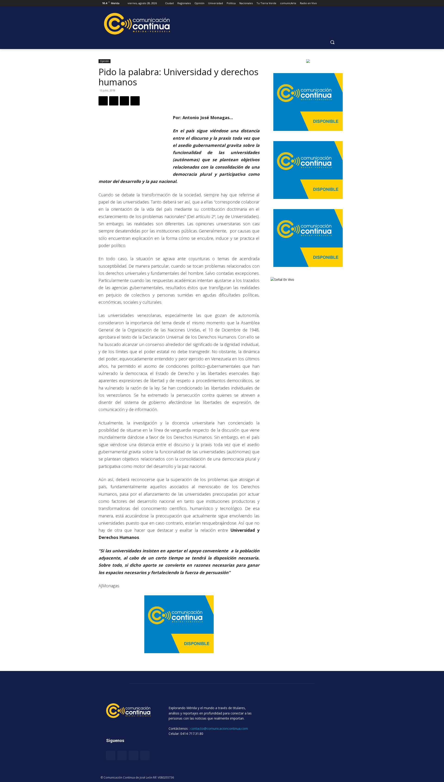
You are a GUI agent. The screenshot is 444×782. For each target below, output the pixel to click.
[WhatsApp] (124, 100)
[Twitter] (113, 100)
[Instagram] (121, 755)
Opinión (104, 61)
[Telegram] (135, 100)
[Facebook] (103, 100)
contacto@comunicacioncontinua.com (219, 728)
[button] (332, 42)
